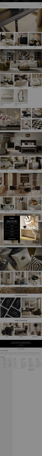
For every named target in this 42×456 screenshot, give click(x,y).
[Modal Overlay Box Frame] (21, 228)
